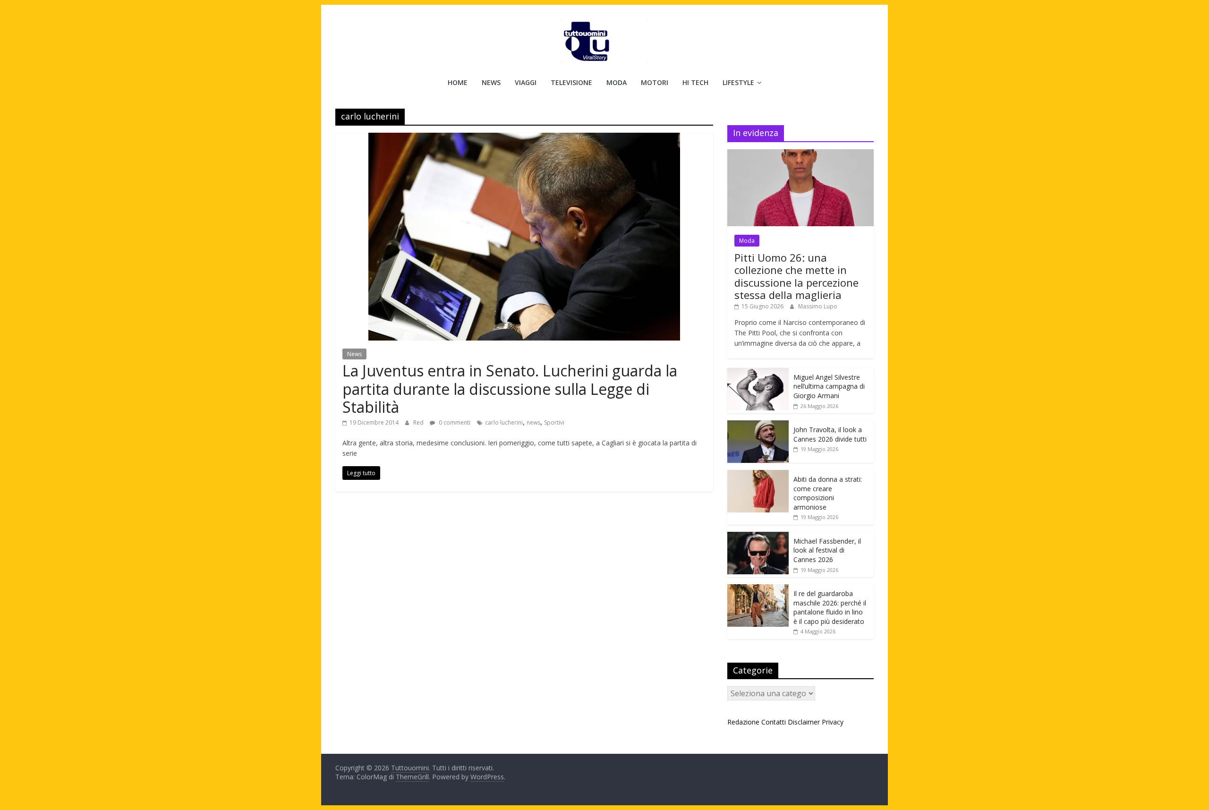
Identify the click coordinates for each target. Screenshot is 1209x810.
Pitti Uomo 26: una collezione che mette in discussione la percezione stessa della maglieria (796, 276)
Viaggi (525, 82)
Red (419, 422)
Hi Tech (695, 82)
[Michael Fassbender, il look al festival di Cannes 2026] (758, 536)
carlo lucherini (504, 422)
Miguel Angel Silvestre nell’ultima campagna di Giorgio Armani (829, 386)
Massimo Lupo (817, 306)
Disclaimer (804, 721)
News (491, 82)
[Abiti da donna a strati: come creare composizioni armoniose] (758, 474)
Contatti (773, 721)
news (533, 422)
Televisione (571, 82)
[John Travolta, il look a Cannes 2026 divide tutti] (758, 425)
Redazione (743, 721)
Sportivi (554, 422)
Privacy (832, 721)
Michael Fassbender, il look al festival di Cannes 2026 (827, 550)
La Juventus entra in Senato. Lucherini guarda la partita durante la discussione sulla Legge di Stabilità (509, 388)
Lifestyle (738, 82)
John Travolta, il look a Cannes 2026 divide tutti (830, 434)
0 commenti (453, 422)
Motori (654, 82)
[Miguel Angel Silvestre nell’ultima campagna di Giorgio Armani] (758, 372)
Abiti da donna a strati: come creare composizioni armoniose (827, 493)
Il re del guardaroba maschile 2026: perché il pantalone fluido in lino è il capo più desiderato (829, 607)
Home (458, 82)
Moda (616, 82)
